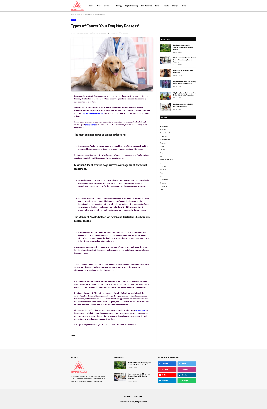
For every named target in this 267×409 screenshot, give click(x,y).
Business (107, 6)
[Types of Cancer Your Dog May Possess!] (112, 64)
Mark (73, 33)
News (99, 6)
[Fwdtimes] (77, 6)
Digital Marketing (131, 6)
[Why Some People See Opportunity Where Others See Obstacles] (165, 84)
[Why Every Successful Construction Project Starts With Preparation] (165, 96)
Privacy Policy (139, 396)
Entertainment (146, 6)
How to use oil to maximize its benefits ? (183, 71)
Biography (163, 143)
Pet (161, 176)
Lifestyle (175, 6)
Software (163, 183)
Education (163, 136)
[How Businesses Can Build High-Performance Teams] (165, 107)
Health (166, 6)
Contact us (127, 396)
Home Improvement (166, 160)
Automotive (164, 126)
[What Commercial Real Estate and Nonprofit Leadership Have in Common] (165, 60)
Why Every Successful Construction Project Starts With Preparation (184, 94)
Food (161, 153)
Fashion (157, 6)
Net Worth (163, 170)
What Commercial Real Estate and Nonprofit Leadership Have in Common (184, 60)
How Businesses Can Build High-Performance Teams (183, 105)
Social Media (164, 180)
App (161, 123)
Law (161, 163)
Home (91, 6)
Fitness (162, 150)
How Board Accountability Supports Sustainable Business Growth (183, 47)
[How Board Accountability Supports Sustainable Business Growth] (165, 48)
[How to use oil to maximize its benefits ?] (165, 73)
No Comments (114, 33)
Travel (184, 6)
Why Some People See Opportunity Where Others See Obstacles (184, 83)
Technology (118, 6)
